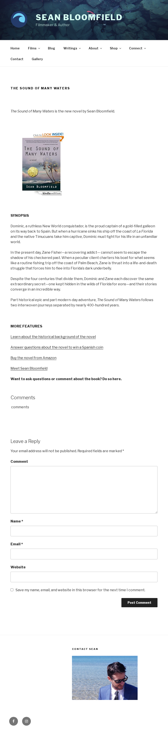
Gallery (37, 59)
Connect (135, 48)
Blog (51, 48)
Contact (16, 59)
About (93, 48)
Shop (114, 48)
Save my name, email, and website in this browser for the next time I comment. (80, 590)
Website (18, 567)
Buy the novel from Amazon (33, 358)
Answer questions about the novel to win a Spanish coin (56, 347)
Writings (70, 48)
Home (15, 48)
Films (32, 48)
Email (16, 544)
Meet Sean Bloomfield (28, 368)
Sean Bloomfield (79, 17)
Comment (19, 461)
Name (16, 521)
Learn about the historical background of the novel (53, 337)
